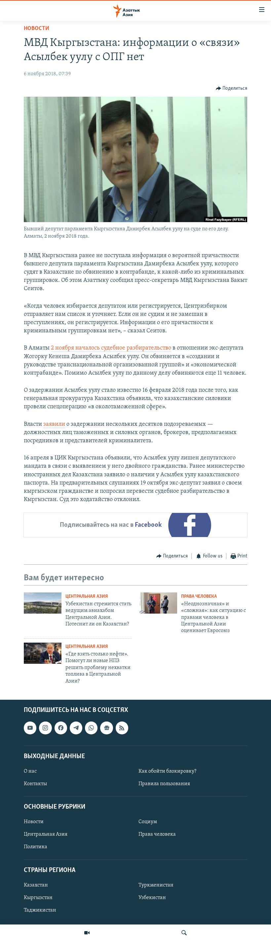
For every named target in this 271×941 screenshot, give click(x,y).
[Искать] (184, 932)
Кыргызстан (38, 897)
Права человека (199, 596)
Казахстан (36, 885)
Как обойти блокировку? (167, 771)
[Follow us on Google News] (106, 728)
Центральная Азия (86, 596)
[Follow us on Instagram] (45, 728)
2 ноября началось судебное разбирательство (111, 348)
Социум (147, 821)
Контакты (35, 784)
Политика (35, 847)
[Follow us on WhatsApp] (91, 728)
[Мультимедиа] (87, 932)
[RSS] (122, 728)
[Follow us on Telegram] (76, 728)
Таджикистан (40, 910)
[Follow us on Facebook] (61, 728)
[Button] (232, 88)
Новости (36, 29)
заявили (54, 424)
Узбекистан (152, 897)
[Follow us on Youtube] (30, 728)
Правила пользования (164, 784)
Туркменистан (156, 885)
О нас (30, 771)
